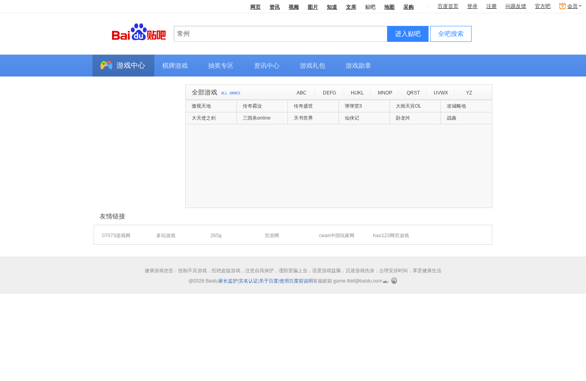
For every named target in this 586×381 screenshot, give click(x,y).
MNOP (385, 93)
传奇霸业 (252, 106)
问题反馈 (515, 6)
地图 (389, 6)
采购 (408, 6)
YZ (469, 93)
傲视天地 (201, 106)
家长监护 (228, 280)
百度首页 (448, 6)
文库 (351, 6)
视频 (294, 6)
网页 (255, 6)
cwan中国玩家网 (336, 235)
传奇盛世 (303, 106)
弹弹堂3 (353, 106)
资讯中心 (266, 65)
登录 (472, 6)
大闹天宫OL (408, 106)
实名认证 (248, 280)
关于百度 (268, 280)
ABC (302, 93)
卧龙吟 (403, 118)
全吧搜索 (451, 33)
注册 (491, 6)
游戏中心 (130, 65)
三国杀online (257, 118)
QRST (413, 93)
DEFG (329, 93)
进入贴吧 (408, 33)
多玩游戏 (165, 235)
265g (216, 235)
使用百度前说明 (296, 280)
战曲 (451, 118)
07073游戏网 (116, 235)
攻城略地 (456, 106)
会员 (572, 6)
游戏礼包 (312, 65)
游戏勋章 (358, 65)
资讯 (274, 6)
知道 (332, 6)
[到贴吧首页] (139, 31)
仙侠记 (352, 118)
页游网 (272, 235)
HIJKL (357, 93)
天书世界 (303, 118)
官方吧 (543, 6)
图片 (313, 6)
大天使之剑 (204, 118)
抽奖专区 (221, 65)
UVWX (441, 93)
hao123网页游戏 (391, 235)
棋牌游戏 (175, 65)
